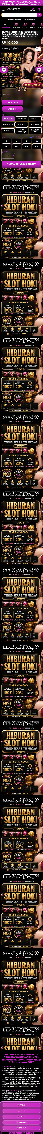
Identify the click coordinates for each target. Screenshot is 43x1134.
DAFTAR (22, 1116)
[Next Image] (39, 70)
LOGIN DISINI (12, 109)
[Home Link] (14, 10)
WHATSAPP (23, 1121)
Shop (3, 10)
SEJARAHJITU (6, 1067)
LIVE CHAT (22, 1127)
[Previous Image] (4, 70)
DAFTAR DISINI (12, 103)
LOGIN (23, 1110)
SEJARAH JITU (14, 1090)
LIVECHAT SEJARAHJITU (21, 164)
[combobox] (19, 15)
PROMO (22, 1105)
